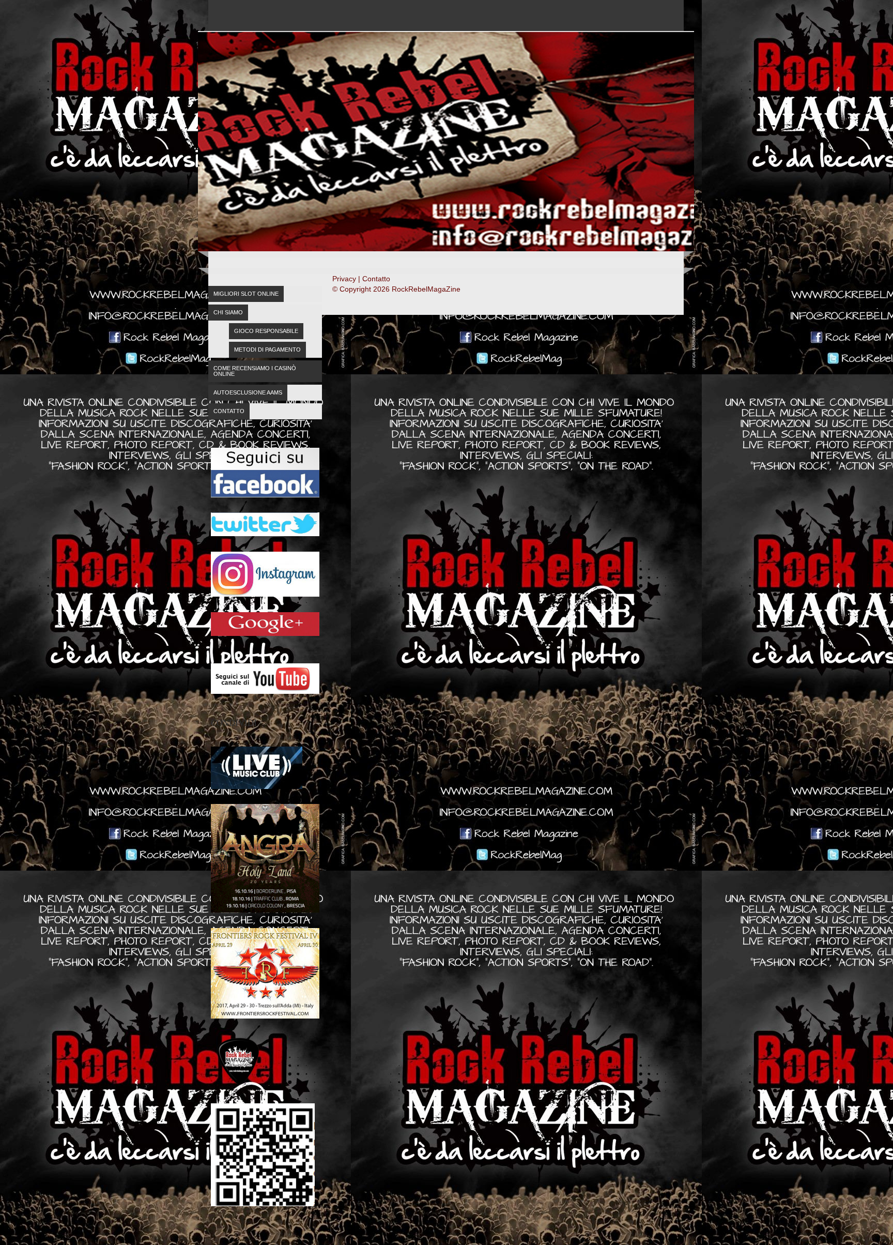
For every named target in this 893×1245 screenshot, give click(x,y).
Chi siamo (228, 312)
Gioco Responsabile (266, 331)
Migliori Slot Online (246, 294)
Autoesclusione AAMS (247, 392)
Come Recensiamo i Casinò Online (254, 371)
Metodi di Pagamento (267, 349)
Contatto (228, 411)
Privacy (344, 279)
